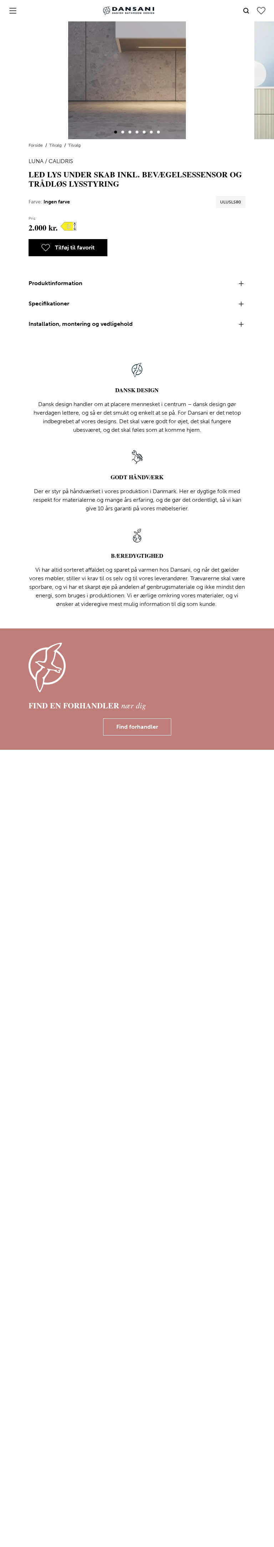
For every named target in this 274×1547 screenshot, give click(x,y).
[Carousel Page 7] (158, 132)
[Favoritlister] (261, 10)
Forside (36, 145)
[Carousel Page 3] (129, 132)
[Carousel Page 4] (137, 132)
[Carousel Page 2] (122, 132)
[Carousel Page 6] (151, 132)
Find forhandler (137, 726)
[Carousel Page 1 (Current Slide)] (115, 132)
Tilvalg (56, 145)
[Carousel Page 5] (144, 132)
